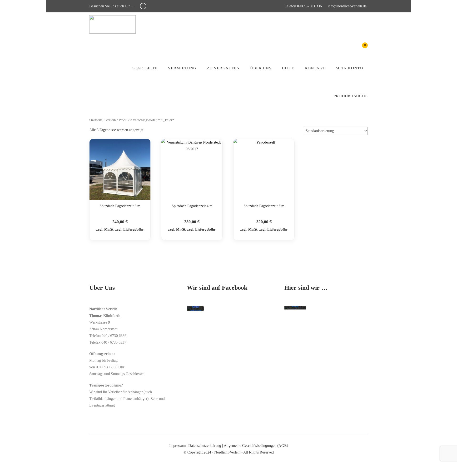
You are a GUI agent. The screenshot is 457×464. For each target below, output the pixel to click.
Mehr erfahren (196, 309)
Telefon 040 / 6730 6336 (303, 6)
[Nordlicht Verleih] (112, 24)
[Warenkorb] (361, 48)
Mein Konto (349, 68)
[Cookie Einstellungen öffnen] (10, 458)
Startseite (144, 68)
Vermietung (182, 68)
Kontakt (315, 68)
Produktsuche (350, 96)
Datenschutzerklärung (204, 445)
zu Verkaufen (223, 68)
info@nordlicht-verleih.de (347, 6)
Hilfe (288, 68)
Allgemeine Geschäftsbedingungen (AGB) (256, 445)
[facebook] (143, 6)
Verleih (110, 120)
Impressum (177, 445)
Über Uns (260, 68)
